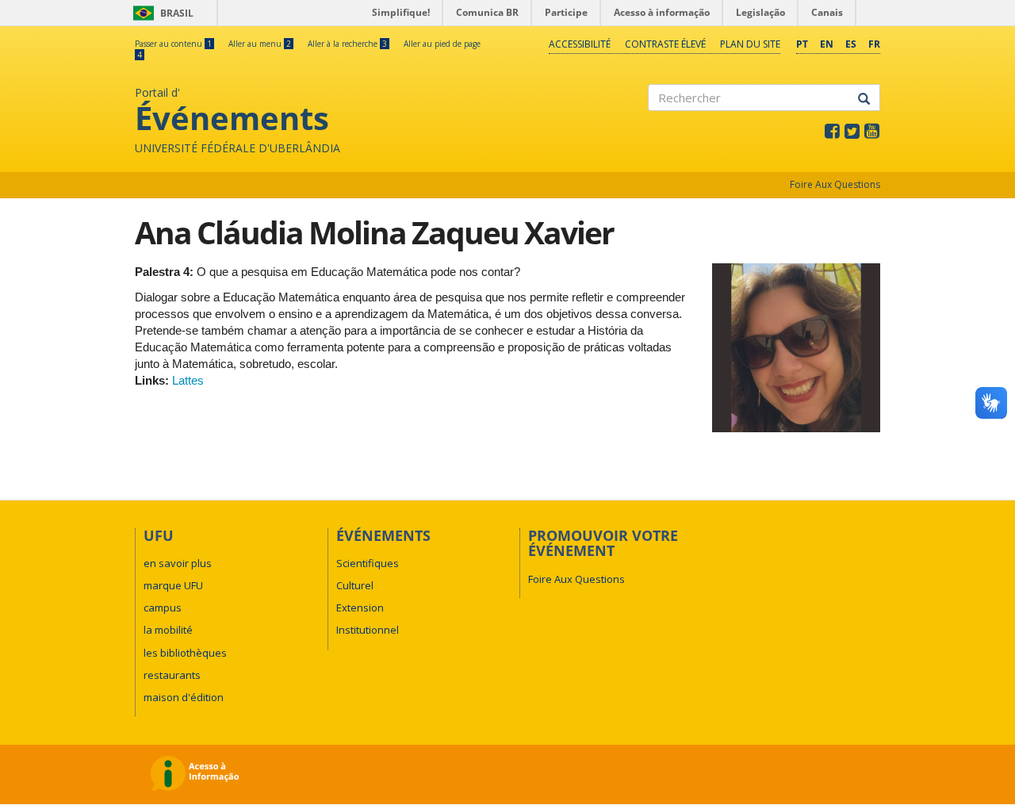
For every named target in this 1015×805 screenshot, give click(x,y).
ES (850, 44)
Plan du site (750, 44)
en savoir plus (178, 563)
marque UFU (173, 585)
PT (802, 44)
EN (826, 44)
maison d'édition (184, 697)
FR (874, 44)
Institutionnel (367, 630)
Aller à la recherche (347, 43)
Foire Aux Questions (835, 184)
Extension (360, 607)
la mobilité (168, 630)
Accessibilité (580, 44)
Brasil (160, 13)
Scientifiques (367, 563)
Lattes (188, 380)
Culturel (354, 585)
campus (163, 607)
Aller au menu (259, 43)
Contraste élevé (665, 44)
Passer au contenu (173, 43)
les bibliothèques (185, 653)
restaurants (172, 675)
